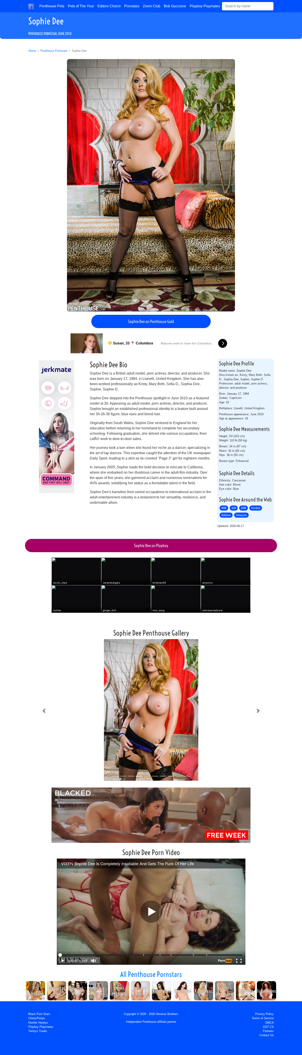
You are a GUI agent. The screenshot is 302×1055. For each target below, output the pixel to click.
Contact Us (266, 1035)
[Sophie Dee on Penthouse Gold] (151, 185)
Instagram (241, 515)
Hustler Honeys (38, 1022)
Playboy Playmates (205, 6)
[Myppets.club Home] (31, 6)
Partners (268, 1031)
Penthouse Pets (51, 6)
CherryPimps (36, 1018)
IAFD (233, 508)
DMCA (269, 1022)
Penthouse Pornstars (53, 50)
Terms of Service (263, 1018)
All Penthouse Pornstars (151, 974)
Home (32, 50)
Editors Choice (109, 6)
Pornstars (131, 6)
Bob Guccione (175, 6)
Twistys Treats (37, 1031)
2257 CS (268, 1026)
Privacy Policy (264, 1014)
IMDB (223, 508)
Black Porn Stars (39, 1014)
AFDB (243, 508)
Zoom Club (151, 6)
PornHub (255, 508)
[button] (44, 710)
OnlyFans (226, 515)
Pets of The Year (81, 6)
